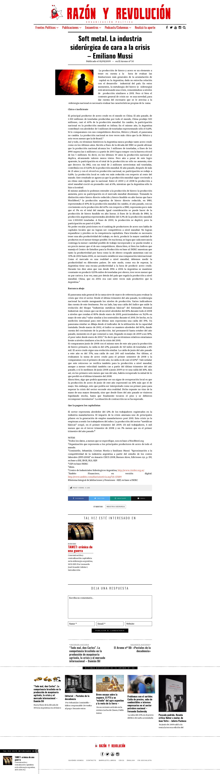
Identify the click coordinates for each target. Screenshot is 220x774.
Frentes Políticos (45, 27)
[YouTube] (175, 27)
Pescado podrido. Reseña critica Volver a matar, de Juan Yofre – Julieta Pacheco (172, 718)
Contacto (91, 760)
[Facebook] (167, 27)
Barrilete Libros (107, 760)
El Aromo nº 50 (126, 61)
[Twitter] (171, 27)
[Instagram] (180, 27)
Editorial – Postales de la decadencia (77, 697)
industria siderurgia (116, 507)
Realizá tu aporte (145, 27)
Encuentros (91, 27)
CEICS (121, 760)
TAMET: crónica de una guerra (80, 548)
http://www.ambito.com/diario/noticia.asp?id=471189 (95, 477)
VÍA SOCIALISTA (145, 760)
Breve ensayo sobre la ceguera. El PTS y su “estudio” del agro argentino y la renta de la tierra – (110, 699)
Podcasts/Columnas (116, 27)
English (131, 760)
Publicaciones (70, 27)
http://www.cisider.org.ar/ (131, 470)
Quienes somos (76, 760)
